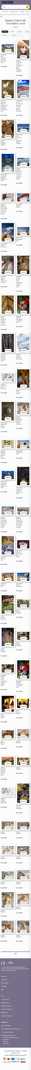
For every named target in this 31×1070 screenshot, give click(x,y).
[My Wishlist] (20, 2)
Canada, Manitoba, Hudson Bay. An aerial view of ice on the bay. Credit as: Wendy (19, 174)
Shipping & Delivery (6, 1006)
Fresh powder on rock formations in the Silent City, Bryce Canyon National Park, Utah (19, 106)
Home (7, 14)
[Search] (27, 6)
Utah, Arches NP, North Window (19, 206)
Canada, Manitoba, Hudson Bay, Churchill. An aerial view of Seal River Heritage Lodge (4, 522)
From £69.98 (4, 66)
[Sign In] (28, 2)
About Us (3, 976)
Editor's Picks (14, 11)
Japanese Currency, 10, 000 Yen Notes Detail (4, 386)
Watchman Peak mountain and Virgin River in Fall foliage (3, 58)
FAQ (2, 996)
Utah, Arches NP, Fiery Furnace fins (4, 245)
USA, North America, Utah (3, 559)
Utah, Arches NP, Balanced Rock (19, 239)
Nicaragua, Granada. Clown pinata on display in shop (19, 319)
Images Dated (13, 14)
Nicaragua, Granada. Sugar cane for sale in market (3, 357)
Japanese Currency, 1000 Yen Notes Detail (19, 357)
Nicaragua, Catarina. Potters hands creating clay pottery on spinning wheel (19, 281)
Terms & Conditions (6, 1009)
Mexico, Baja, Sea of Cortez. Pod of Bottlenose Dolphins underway (19, 139)
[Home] (7, 2)
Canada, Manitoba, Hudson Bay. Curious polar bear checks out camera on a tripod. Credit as (19, 522)
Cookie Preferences (6, 1016)
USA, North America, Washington (19, 807)
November (23, 14)
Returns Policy (5, 1002)
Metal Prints (4, 1012)
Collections (5, 11)
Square (27, 31)
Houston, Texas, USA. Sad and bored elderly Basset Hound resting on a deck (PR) (19, 66)
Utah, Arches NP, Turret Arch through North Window (19, 553)
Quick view (8, 50)
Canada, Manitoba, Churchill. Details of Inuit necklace (3, 454)
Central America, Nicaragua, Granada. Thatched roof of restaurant (3, 321)
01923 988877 (7, 1025)
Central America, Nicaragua (3, 618)
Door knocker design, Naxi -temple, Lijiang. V (4, 425)
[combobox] (13, 7)
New (27, 11)
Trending (22, 11)
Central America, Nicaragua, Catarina (3, 143)
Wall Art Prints (3, 14)
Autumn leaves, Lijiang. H (18, 392)
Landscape (19, 31)
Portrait (12, 31)
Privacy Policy (5, 999)
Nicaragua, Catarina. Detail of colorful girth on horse (4, 279)
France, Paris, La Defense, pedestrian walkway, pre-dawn (4, 177)
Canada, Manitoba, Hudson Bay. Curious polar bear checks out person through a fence (4, 209)
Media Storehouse (20, 1055)
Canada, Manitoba (18, 742)
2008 (18, 14)
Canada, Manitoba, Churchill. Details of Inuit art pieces (3, 771)
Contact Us (4, 1022)
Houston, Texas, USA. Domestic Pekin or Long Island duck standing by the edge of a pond (4, 106)
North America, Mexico (3, 716)
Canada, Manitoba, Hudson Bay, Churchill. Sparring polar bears (19, 420)
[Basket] (24, 2)
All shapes (5, 31)
